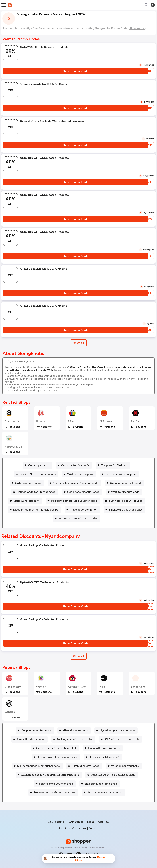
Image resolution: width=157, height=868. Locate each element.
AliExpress (106, 421)
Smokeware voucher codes (126, 509)
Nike (102, 686)
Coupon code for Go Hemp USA (56, 748)
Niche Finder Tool (98, 821)
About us (64, 828)
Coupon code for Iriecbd (125, 483)
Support (94, 828)
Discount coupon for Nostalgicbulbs (35, 509)
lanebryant (138, 686)
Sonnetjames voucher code (56, 783)
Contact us (79, 828)
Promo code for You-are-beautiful (54, 792)
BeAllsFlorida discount (31, 739)
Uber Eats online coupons (120, 474)
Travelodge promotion (83, 509)
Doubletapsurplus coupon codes (57, 757)
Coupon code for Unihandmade (36, 492)
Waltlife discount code (125, 492)
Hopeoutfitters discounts (104, 748)
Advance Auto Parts (80, 686)
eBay (71, 421)
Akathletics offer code (85, 766)
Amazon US (12, 421)
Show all (78, 342)
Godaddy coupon (39, 465)
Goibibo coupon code (28, 483)
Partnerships (75, 821)
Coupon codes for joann (36, 730)
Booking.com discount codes (74, 739)
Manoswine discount (26, 500)
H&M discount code (75, 730)
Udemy (40, 421)
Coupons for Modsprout (104, 757)
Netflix (135, 421)
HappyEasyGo (13, 446)
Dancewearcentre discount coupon (113, 774)
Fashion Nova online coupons (37, 474)
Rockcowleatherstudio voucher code (74, 500)
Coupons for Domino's (75, 465)
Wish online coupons (80, 474)
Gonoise (10, 712)
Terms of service (97, 848)
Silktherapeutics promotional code (38, 766)
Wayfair (41, 686)
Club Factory (13, 686)
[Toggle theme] (153, 5)
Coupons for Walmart (114, 465)
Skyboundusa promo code (101, 783)
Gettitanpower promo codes (104, 792)
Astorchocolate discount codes (78, 518)
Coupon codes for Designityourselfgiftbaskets (50, 774)
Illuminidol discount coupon (126, 500)
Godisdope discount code (83, 492)
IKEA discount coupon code (121, 739)
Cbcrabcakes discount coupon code (75, 483)
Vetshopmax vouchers (125, 766)
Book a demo (56, 821)
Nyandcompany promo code (117, 730)
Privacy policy (80, 848)
